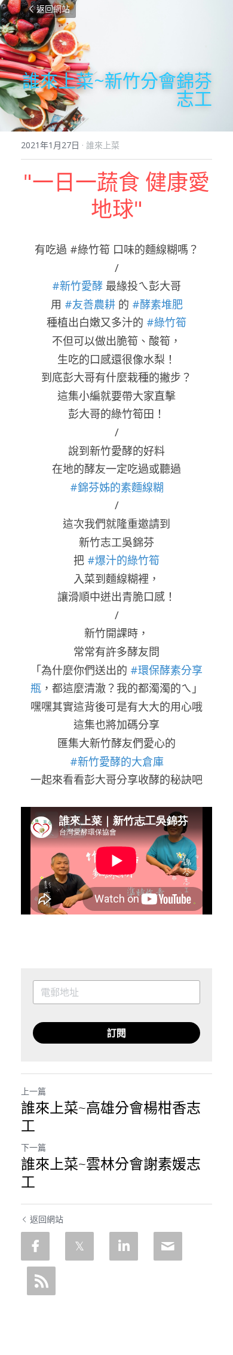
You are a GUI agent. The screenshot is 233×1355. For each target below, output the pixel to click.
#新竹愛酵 (77, 286)
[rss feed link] (41, 1281)
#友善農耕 (90, 304)
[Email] (168, 1246)
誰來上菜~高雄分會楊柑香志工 (111, 1116)
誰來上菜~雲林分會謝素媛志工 (111, 1173)
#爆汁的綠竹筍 (123, 560)
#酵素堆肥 (157, 304)
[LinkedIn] (123, 1246)
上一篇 (33, 1091)
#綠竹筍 (166, 322)
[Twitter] (79, 1246)
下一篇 (33, 1147)
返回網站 (53, 8)
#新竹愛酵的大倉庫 (117, 761)
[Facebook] (35, 1246)
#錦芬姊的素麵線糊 (117, 487)
